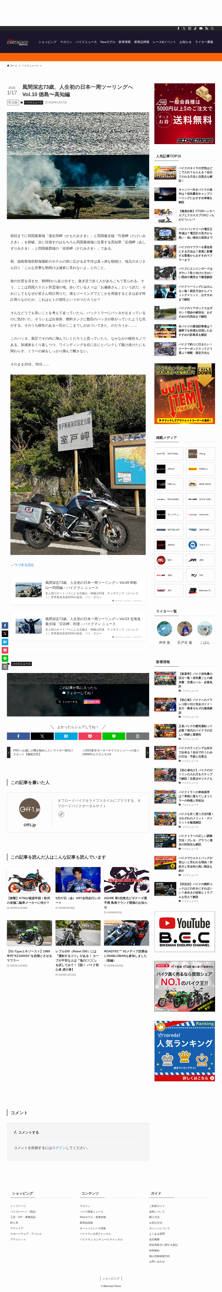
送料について (157, 1211)
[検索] (212, 28)
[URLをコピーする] (137, 736)
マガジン (85, 1206)
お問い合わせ (157, 1261)
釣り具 (14, 1222)
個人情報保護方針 (159, 1256)
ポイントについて (159, 1228)
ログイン (59, 1148)
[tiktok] (195, 28)
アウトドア (16, 1228)
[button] (18, 736)
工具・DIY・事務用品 (23, 1217)
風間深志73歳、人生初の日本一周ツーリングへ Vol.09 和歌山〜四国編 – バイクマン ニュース (91, 585)
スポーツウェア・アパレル (26, 1233)
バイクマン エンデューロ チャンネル (101, 1239)
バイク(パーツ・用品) (23, 1211)
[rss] (206, 28)
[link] (61, 814)
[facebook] (178, 28)
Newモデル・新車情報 (93, 1217)
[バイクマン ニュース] (17, 41)
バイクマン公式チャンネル (95, 1233)
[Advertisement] (111, 13)
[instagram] (190, 28)
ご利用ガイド (157, 1206)
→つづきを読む (22, 565)
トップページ (18, 1206)
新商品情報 (86, 1222)
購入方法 (154, 1217)
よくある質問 (157, 1233)
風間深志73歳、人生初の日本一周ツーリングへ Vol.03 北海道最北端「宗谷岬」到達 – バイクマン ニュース (92, 621)
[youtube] (201, 28)
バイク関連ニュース (91, 1211)
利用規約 (154, 1250)
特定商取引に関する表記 (163, 1244)
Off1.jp (30, 825)
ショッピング (111, 1278)
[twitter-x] (184, 28)
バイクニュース (33, 102)
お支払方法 (155, 1222)
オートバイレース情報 (93, 1228)
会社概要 (154, 1239)
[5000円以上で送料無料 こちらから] (111, 57)
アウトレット (18, 1239)
